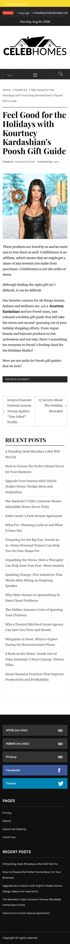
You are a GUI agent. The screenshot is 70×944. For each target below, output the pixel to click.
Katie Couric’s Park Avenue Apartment (33, 516)
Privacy (11, 757)
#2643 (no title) (17, 743)
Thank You (9, 837)
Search (7, 820)
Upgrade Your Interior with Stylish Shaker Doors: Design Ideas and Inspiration (31, 486)
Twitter (11, 783)
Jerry (56, 161)
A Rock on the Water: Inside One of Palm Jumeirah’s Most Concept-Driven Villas (34, 659)
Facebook (13, 770)
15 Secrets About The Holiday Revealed (50, 405)
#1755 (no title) (17, 730)
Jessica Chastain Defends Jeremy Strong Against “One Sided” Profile (19, 411)
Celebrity (23, 379)
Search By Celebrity (14, 829)
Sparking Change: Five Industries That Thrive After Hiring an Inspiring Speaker (34, 580)
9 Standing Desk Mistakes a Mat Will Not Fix (30, 863)
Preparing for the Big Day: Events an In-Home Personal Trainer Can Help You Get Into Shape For (32, 545)
